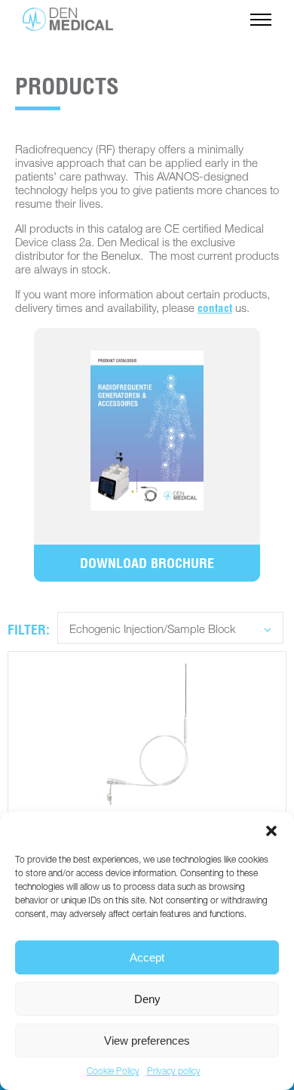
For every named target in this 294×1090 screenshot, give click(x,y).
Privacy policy (174, 1071)
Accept (147, 957)
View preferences (147, 1040)
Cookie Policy (113, 1071)
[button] (271, 830)
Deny (147, 999)
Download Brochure (147, 565)
